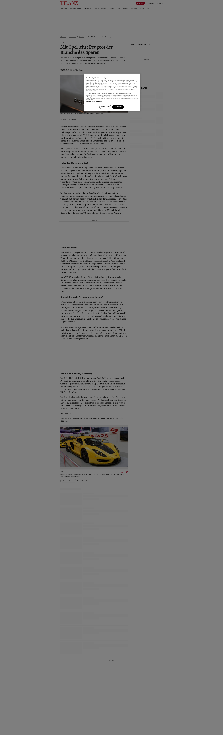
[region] (112, 92)
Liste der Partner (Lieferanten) (94, 101)
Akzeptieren (118, 106)
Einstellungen (105, 106)
